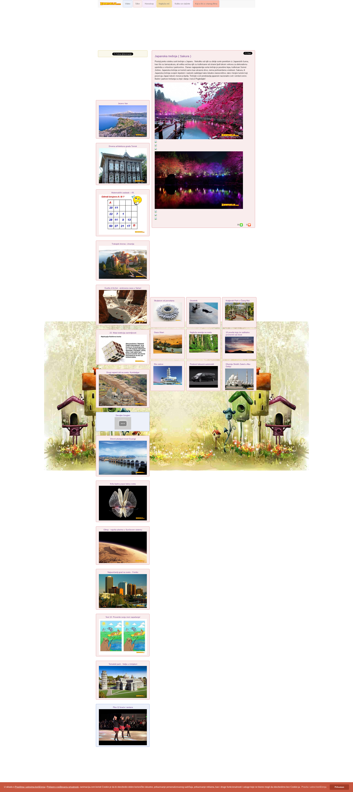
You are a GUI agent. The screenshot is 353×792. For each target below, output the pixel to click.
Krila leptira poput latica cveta (123, 484)
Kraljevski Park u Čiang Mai (238, 300)
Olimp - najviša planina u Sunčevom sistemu (123, 530)
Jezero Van (123, 103)
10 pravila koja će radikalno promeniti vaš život (238, 333)
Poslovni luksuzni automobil (202, 364)
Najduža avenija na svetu (201, 332)
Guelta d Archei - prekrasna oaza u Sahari (123, 288)
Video (127, 4)
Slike (137, 4)
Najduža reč (164, 4)
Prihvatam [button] (339, 787)
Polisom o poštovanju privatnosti (63, 787)
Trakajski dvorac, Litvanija (123, 244)
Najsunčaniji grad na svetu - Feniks (123, 572)
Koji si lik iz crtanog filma (206, 4)
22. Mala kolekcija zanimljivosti (123, 333)
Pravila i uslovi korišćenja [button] (313, 787)
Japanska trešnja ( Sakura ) (173, 56)
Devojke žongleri (123, 415)
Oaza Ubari (159, 332)
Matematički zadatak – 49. (122, 193)
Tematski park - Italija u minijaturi (123, 664)
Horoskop (149, 4)
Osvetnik (193, 300)
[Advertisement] (176, 29)
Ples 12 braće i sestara (123, 707)
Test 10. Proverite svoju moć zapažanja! (122, 617)
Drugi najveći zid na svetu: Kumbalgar (122, 372)
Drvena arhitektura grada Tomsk (123, 146)
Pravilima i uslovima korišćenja (30, 787)
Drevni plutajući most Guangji (123, 439)
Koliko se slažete (182, 4)
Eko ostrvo (158, 364)
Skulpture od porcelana (164, 300)
